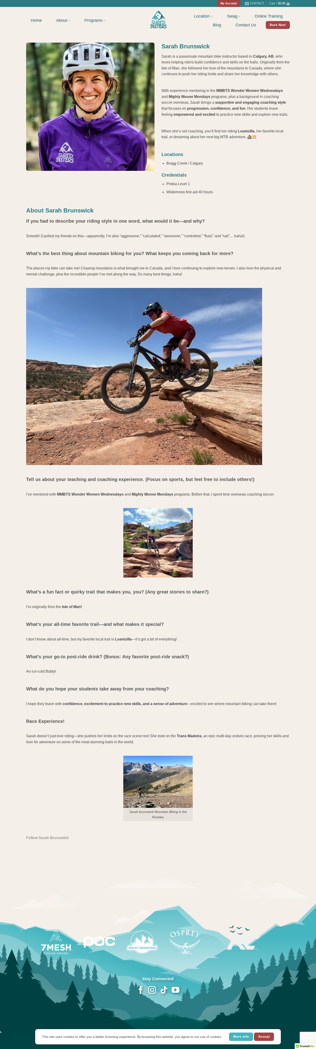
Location (202, 16)
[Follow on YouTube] (175, 990)
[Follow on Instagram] (152, 990)
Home (36, 20)
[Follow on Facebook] (140, 990)
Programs (93, 20)
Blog (217, 25)
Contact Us (245, 25)
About (61, 20)
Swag (232, 16)
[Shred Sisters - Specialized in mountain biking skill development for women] (158, 19)
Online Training (269, 16)
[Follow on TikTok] (163, 990)
